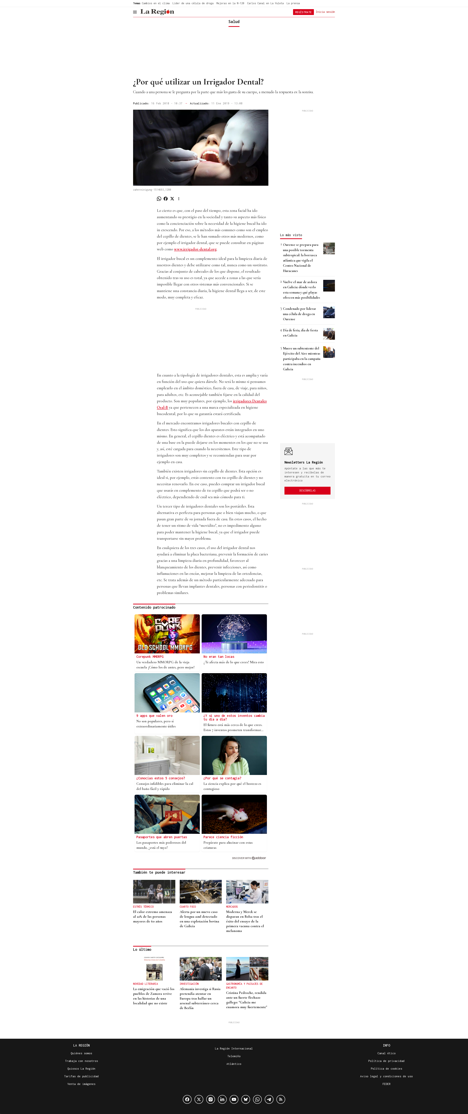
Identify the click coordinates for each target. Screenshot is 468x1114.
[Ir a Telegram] (269, 1099)
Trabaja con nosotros (81, 1060)
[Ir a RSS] (280, 1099)
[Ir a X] (199, 1099)
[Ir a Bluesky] (245, 1099)
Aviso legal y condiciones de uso (386, 1076)
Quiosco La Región (81, 1068)
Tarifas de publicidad (81, 1076)
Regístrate (303, 12)
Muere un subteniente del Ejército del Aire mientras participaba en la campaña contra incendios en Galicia (301, 358)
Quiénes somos (81, 1053)
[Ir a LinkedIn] (222, 1099)
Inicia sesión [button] (325, 11)
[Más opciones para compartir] (179, 198)
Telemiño (234, 1056)
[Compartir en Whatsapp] (159, 198)
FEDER (386, 1083)
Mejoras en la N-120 (230, 3)
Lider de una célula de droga (193, 3)
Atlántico (234, 1063)
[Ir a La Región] (157, 12)
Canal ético (387, 1053)
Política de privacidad (386, 1060)
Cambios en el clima (156, 3)
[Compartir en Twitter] (172, 198)
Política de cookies (386, 1068)
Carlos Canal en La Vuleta (265, 3)
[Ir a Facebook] (187, 1099)
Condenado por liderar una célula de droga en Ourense (299, 314)
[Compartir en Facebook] (165, 198)
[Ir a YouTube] (234, 1099)
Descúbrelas (307, 490)
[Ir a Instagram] (210, 1099)
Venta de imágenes (81, 1083)
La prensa (293, 3)
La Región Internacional (234, 1048)
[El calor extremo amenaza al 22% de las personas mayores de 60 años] (154, 892)
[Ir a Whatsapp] (257, 1099)
